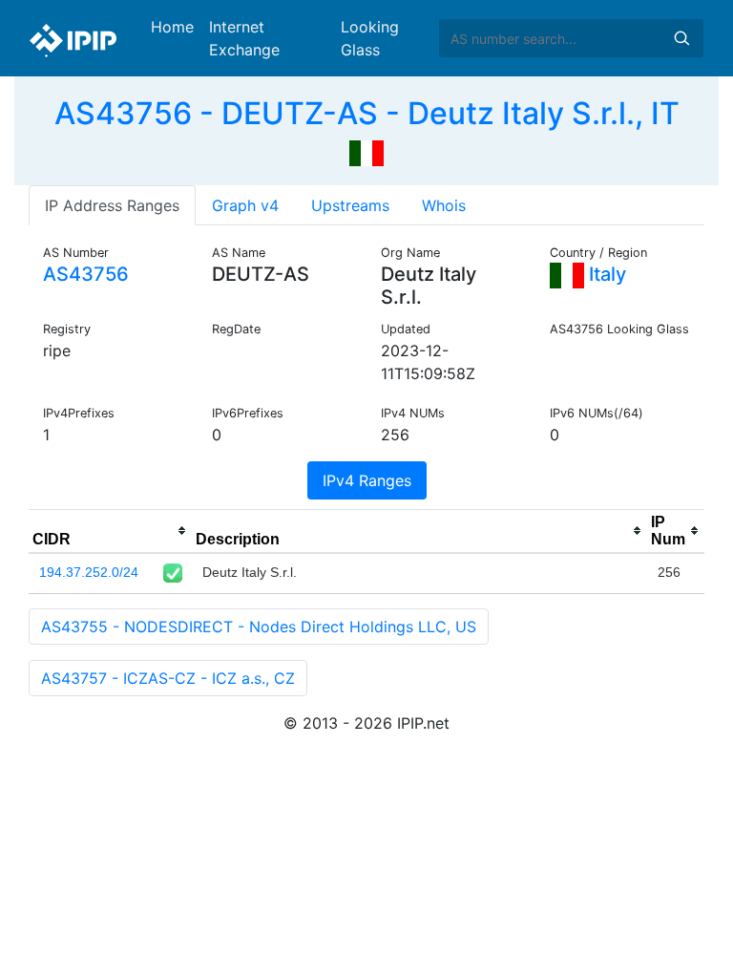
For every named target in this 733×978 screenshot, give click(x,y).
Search (681, 38)
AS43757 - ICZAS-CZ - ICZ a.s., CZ (168, 678)
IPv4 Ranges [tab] (367, 480)
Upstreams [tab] (350, 205)
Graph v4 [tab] (245, 205)
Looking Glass (370, 38)
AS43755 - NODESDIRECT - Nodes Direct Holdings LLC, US (258, 626)
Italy (605, 274)
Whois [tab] (444, 205)
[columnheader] (110, 531)
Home (172, 26)
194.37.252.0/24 (88, 572)
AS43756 (86, 274)
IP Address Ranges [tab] (112, 205)
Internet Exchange (244, 38)
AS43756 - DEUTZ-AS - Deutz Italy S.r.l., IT (367, 113)
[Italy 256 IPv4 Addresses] (366, 150)
